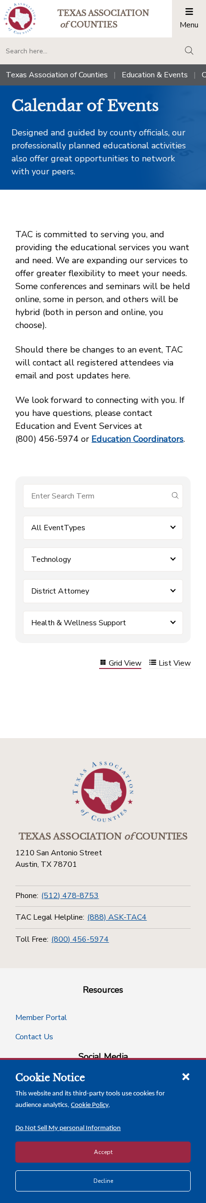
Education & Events (155, 75)
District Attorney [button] (60, 591)
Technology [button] (51, 559)
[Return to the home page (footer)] (103, 792)
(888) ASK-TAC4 (117, 917)
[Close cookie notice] (186, 1076)
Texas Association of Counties (57, 75)
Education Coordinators (137, 439)
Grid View (125, 663)
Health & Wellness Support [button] (78, 623)
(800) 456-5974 (80, 939)
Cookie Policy (89, 1105)
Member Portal (41, 1017)
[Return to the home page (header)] (20, 18)
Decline (103, 1181)
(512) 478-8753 (70, 895)
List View (175, 663)
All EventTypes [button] (58, 528)
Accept (103, 1152)
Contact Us (34, 1037)
